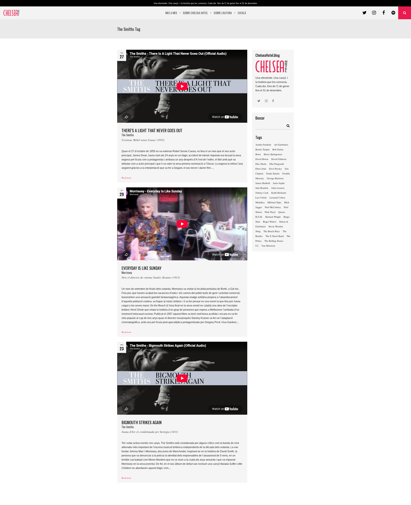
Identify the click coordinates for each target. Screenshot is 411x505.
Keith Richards (278, 192)
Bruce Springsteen (273, 154)
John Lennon (277, 187)
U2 (256, 245)
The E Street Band (275, 236)
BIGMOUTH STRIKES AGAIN (150, 426)
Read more (126, 177)
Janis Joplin (279, 183)
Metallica (260, 202)
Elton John (260, 168)
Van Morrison (268, 245)
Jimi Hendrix (261, 187)
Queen (281, 212)
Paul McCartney (273, 207)
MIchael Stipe (274, 202)
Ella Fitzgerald (276, 163)
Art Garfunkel (281, 144)
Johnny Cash (261, 192)
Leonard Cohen (277, 197)
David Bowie (261, 159)
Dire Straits (261, 163)
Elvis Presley (275, 168)
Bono (258, 154)
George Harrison (275, 178)
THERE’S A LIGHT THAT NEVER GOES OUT (152, 134)
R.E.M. (258, 216)
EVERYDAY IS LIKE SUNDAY (151, 272)
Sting (258, 231)
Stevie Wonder (275, 226)
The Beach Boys (271, 231)
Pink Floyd (270, 212)
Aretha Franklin (263, 144)
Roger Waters (269, 221)
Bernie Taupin (262, 149)
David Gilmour (278, 159)
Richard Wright (273, 216)
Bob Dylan (277, 149)
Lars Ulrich (261, 197)
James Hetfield (262, 183)
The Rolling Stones (273, 240)
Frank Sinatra (273, 173)
